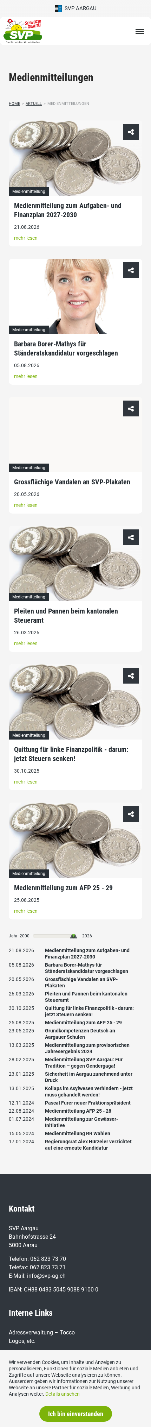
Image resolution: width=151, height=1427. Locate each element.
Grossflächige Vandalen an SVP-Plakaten (72, 482)
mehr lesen (26, 238)
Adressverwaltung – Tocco (42, 1332)
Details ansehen (62, 1394)
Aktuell (34, 103)
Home (14, 103)
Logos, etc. (22, 1341)
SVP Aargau (79, 8)
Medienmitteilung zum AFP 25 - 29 (63, 888)
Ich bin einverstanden (75, 1413)
